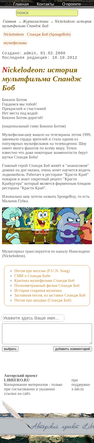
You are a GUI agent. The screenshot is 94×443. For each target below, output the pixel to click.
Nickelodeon (14, 34)
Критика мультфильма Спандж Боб (44, 280)
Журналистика (35, 21)
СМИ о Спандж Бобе (32, 276)
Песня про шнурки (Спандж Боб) (42, 300)
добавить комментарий (72, 349)
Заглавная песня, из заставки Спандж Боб (49, 295)
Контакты (45, 4)
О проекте (71, 4)
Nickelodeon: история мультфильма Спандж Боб (46, 23)
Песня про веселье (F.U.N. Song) (42, 271)
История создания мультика (38, 290)
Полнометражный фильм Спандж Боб (46, 285)
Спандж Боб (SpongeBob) (48, 34)
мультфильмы (15, 43)
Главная (21, 4)
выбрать (10, 349)
